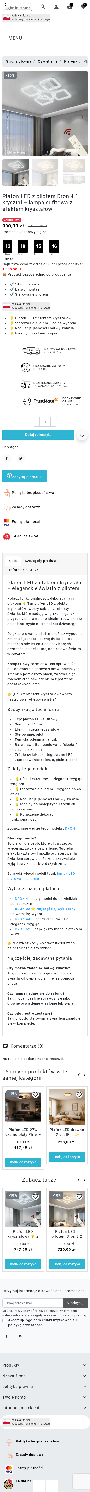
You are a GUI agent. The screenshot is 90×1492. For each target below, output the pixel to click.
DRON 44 (22, 919)
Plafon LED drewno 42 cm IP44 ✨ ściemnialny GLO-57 (67, 1134)
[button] (43, 6)
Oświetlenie (48, 61)
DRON (70, 828)
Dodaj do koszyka (38, 435)
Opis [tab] (13, 561)
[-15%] (23, 1107)
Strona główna (18, 61)
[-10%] (23, 1209)
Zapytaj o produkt (24, 475)
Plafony (70, 61)
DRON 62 (22, 929)
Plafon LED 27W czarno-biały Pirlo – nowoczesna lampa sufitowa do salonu (23, 1137)
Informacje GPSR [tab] (23, 570)
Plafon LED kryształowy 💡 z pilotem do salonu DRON (23, 1238)
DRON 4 (22, 899)
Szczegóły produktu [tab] (42, 561)
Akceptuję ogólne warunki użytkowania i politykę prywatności (42, 1322)
